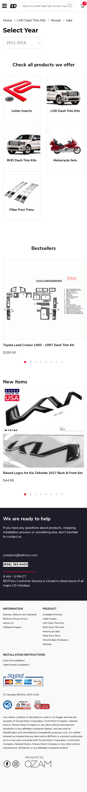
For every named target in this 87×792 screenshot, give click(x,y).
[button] (25, 362)
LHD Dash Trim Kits (31, 20)
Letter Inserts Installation (16, 664)
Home (7, 20)
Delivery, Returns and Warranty (20, 614)
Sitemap (47, 644)
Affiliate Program (12, 627)
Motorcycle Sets (51, 631)
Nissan (56, 20)
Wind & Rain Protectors (55, 640)
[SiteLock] (24, 704)
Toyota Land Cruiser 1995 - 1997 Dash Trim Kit (38, 345)
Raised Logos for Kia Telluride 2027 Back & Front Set (43, 473)
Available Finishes (52, 614)
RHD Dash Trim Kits (53, 627)
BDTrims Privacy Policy (15, 618)
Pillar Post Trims (51, 635)
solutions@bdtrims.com (20, 555)
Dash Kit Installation (14, 660)
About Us (8, 623)
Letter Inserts (50, 618)
